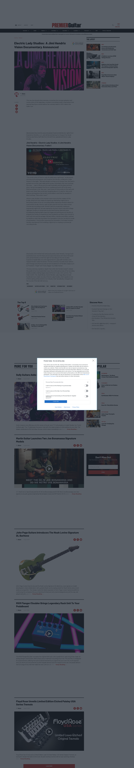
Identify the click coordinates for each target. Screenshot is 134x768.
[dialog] (67, 384)
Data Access (67, 407)
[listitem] (67, 382)
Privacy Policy (75, 407)
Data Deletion (58, 407)
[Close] (93, 361)
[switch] (86, 386)
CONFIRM (56, 401)
